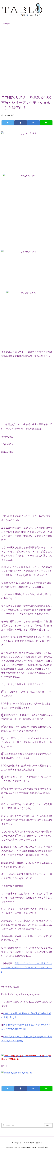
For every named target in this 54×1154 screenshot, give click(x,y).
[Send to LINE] (46, 122)
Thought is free (42, 1147)
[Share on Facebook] (20, 122)
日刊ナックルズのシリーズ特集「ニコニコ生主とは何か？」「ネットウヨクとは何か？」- (26, 967)
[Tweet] (8, 122)
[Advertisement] (27, 56)
